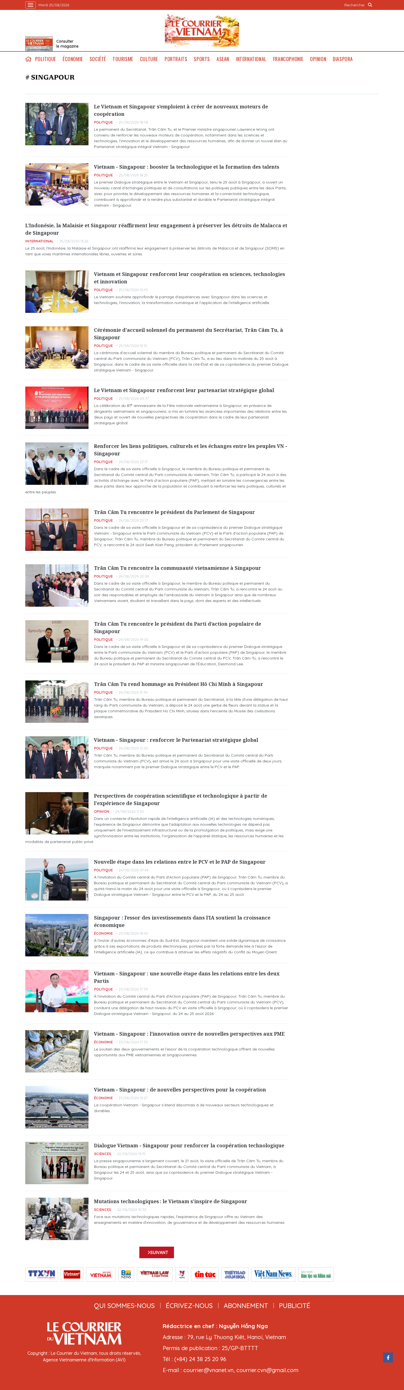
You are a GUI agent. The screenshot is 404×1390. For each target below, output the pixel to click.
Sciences (102, 1153)
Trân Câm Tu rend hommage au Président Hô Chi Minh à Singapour (178, 684)
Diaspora (343, 59)
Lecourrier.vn (202, 30)
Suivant (159, 1252)
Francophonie (288, 59)
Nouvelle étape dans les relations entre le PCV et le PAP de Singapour (180, 861)
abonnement (246, 1305)
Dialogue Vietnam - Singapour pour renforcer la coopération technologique (189, 1145)
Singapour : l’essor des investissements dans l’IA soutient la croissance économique (182, 921)
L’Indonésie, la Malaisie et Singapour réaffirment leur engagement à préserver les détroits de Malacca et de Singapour (156, 229)
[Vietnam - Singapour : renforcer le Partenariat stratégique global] (56, 757)
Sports (202, 59)
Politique (45, 59)
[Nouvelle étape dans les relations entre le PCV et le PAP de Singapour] (56, 879)
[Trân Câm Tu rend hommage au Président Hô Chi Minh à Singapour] (56, 701)
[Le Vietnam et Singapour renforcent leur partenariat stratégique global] (56, 408)
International (251, 59)
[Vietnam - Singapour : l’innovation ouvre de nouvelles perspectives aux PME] (56, 1051)
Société (98, 59)
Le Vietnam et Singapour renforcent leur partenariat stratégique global (184, 390)
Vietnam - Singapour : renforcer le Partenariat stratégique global (176, 740)
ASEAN (223, 59)
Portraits (176, 59)
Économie (73, 59)
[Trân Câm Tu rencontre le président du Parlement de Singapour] (56, 529)
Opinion (318, 59)
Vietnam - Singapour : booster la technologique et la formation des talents (186, 166)
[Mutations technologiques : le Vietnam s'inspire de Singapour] (56, 1219)
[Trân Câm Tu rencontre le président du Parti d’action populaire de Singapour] (56, 641)
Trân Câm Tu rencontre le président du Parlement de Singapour (174, 512)
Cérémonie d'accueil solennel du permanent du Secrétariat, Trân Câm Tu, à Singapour (188, 334)
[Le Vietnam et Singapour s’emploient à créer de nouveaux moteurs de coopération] (56, 124)
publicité (294, 1305)
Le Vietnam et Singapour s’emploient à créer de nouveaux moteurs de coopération (181, 110)
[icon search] (370, 5)
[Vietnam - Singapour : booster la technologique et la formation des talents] (56, 184)
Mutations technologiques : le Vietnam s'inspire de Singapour (170, 1201)
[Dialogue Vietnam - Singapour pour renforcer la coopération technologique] (56, 1163)
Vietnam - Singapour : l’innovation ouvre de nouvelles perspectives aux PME (189, 1033)
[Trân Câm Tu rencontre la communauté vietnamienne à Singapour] (56, 585)
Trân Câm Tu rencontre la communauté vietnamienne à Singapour (177, 568)
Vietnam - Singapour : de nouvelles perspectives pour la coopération (180, 1089)
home (28, 59)
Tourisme (123, 59)
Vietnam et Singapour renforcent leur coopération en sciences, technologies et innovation (189, 278)
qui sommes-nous (124, 1305)
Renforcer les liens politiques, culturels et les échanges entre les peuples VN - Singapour (190, 450)
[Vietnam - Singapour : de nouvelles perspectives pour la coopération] (56, 1107)
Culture (149, 59)
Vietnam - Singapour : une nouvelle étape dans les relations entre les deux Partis (187, 977)
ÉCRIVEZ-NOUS (189, 1305)
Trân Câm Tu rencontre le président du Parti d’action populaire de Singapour (177, 627)
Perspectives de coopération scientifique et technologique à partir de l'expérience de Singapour (180, 799)
